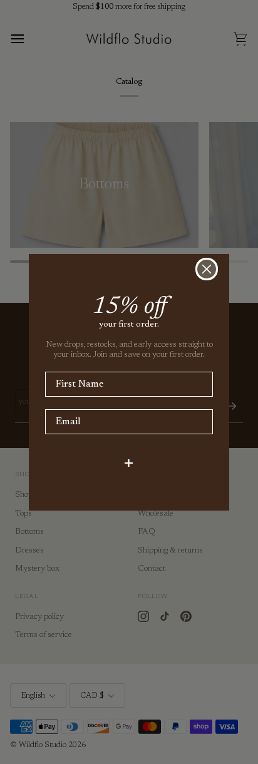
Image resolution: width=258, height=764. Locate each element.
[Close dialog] (207, 269)
